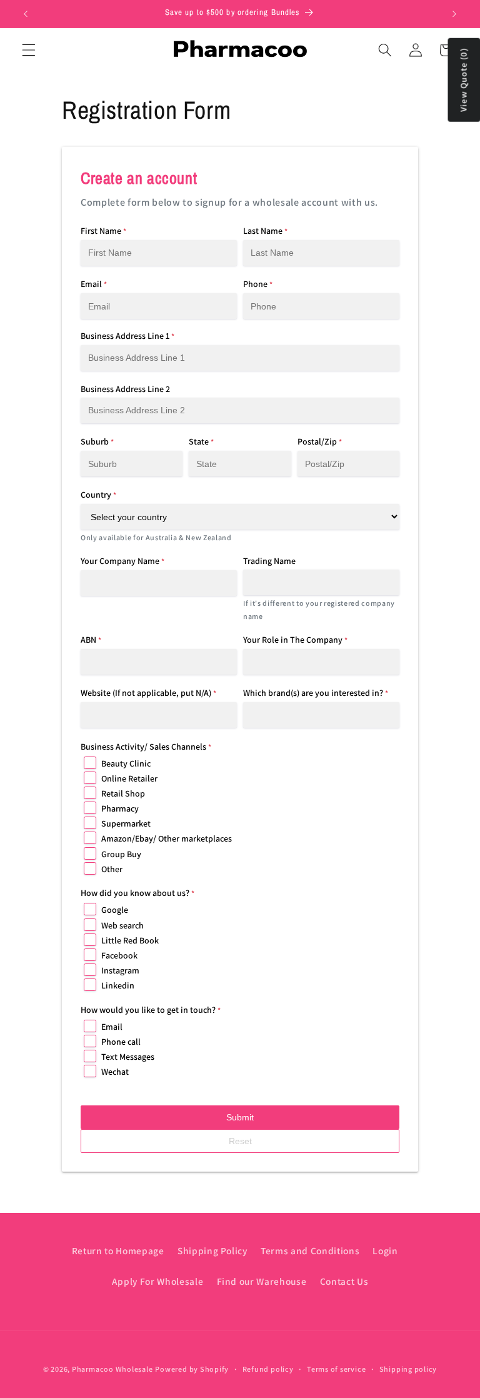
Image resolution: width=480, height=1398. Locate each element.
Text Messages (127, 1056)
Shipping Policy (213, 1250)
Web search (122, 925)
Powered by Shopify (192, 1369)
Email (111, 1026)
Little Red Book (130, 940)
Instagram (120, 970)
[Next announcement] (454, 14)
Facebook (119, 955)
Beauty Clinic (126, 763)
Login (385, 1250)
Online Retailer (129, 778)
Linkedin (117, 985)
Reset (240, 1141)
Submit (240, 1117)
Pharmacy (120, 808)
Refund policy (268, 1369)
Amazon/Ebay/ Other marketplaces (166, 838)
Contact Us (344, 1281)
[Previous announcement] (25, 14)
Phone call (121, 1041)
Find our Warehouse (262, 1281)
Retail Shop (123, 793)
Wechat (115, 1071)
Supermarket (126, 823)
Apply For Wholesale (158, 1281)
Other (111, 869)
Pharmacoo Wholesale (112, 1369)
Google (114, 909)
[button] (29, 50)
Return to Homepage (118, 1250)
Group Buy (121, 854)
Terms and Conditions (310, 1250)
